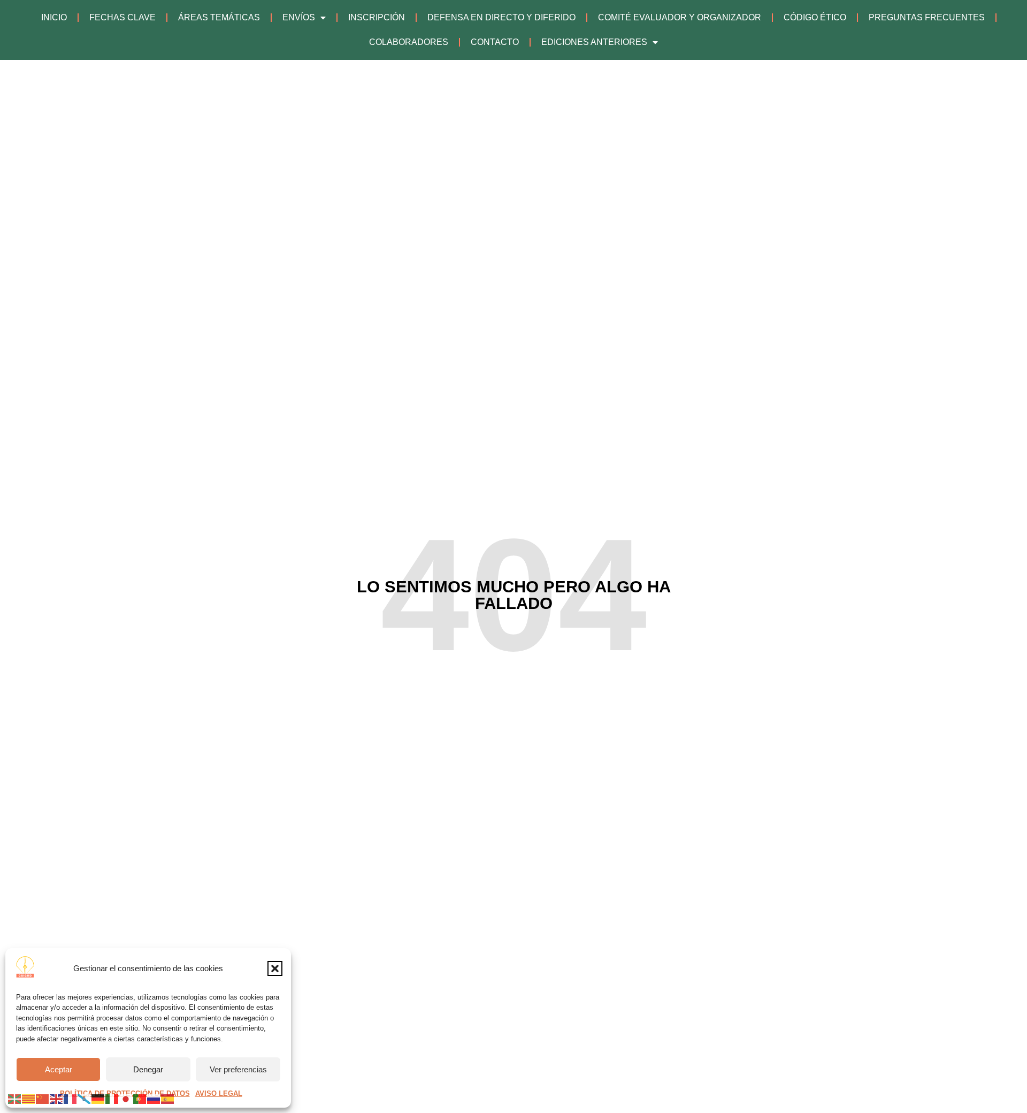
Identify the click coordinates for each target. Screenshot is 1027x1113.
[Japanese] (126, 1098)
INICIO (54, 17)
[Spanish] (168, 1098)
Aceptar (58, 1069)
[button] (275, 968)
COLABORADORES (408, 42)
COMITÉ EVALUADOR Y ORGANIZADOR (679, 17)
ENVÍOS (298, 17)
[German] (98, 1098)
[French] (71, 1098)
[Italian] (112, 1098)
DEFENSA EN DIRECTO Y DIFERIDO (501, 17)
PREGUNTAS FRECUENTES (927, 17)
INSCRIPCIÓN (376, 17)
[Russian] (154, 1098)
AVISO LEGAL (218, 1093)
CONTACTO (495, 42)
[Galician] (84, 1098)
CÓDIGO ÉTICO (815, 17)
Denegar (148, 1069)
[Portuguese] (140, 1098)
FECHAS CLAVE (122, 17)
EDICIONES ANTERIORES (594, 42)
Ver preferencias (238, 1069)
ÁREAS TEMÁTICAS (219, 17)
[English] (57, 1098)
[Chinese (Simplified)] (43, 1098)
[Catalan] (29, 1098)
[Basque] (15, 1098)
